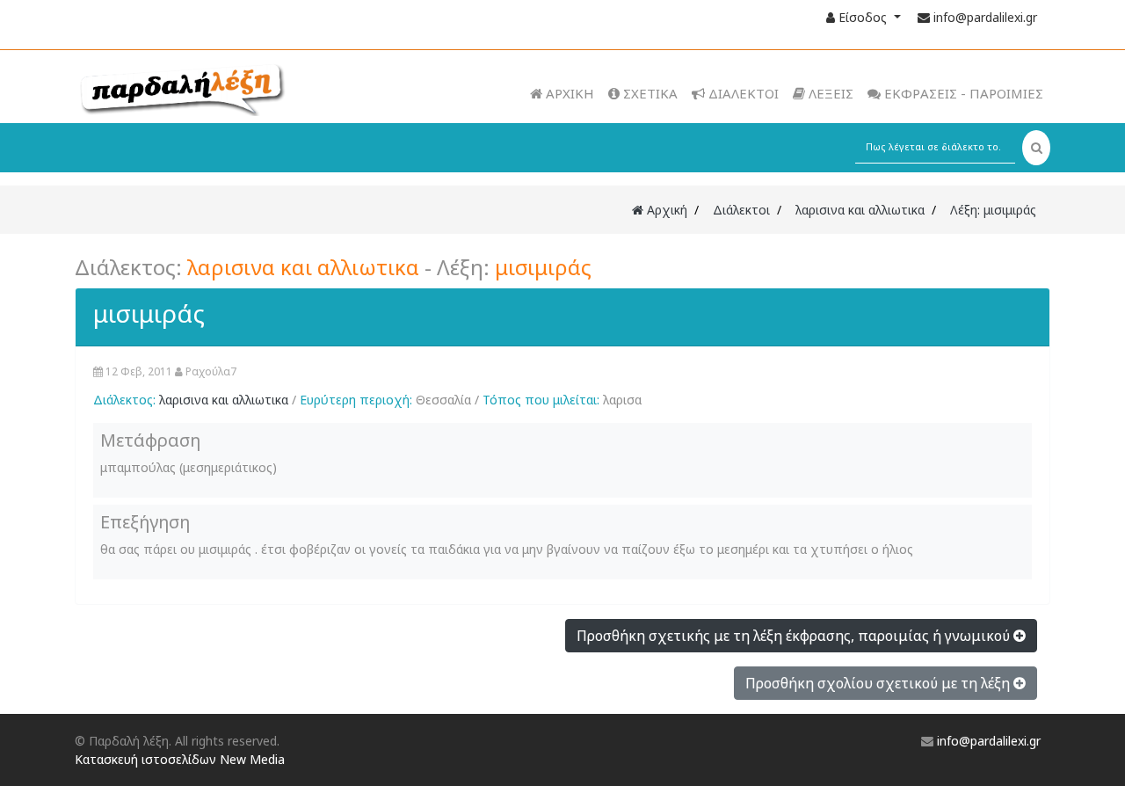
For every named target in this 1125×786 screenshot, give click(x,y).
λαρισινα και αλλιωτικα (860, 209)
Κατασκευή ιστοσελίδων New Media (180, 759)
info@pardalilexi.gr (985, 17)
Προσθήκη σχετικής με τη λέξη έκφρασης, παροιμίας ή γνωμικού (795, 635)
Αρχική (665, 209)
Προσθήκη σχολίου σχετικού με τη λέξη (879, 683)
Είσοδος (862, 17)
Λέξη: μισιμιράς (993, 209)
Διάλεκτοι (741, 209)
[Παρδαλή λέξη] (216, 88)
